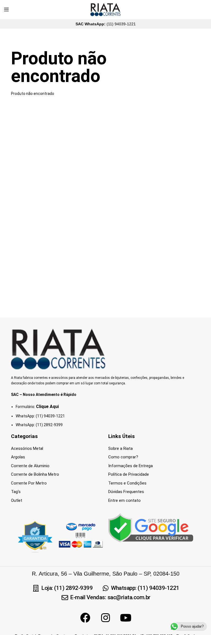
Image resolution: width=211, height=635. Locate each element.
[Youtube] (126, 617)
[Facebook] (85, 617)
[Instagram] (105, 617)
